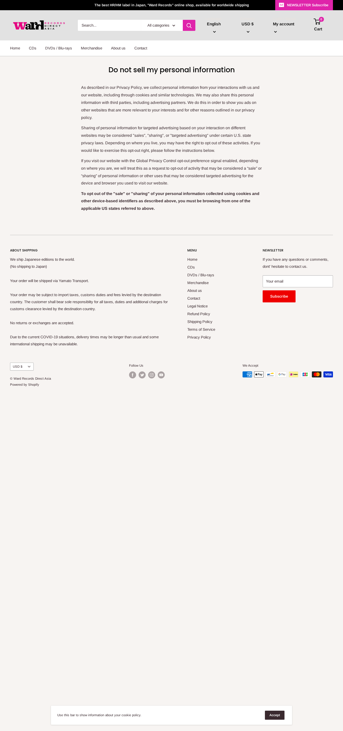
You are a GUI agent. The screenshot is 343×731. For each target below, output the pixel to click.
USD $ (17, 366)
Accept (274, 715)
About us (118, 48)
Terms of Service (201, 329)
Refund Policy (198, 314)
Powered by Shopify (24, 384)
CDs (32, 48)
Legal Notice (197, 306)
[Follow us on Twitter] (142, 374)
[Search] (189, 25)
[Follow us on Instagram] (151, 374)
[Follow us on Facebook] (132, 374)
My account (283, 24)
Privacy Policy (199, 337)
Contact (140, 48)
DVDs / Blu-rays (58, 48)
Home (15, 48)
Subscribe (279, 296)
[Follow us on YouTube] (161, 374)
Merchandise (91, 48)
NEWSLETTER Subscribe (307, 5)
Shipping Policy (199, 321)
